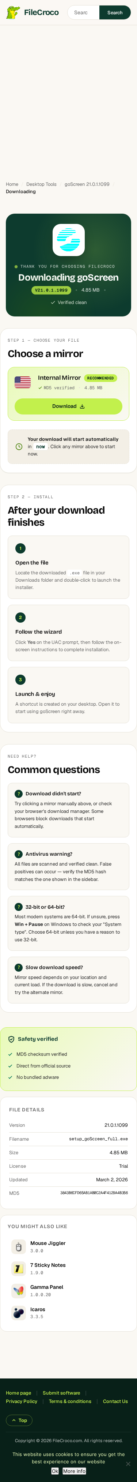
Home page (18, 1393)
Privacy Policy (21, 1401)
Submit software (61, 1393)
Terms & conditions (70, 1401)
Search (115, 13)
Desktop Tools (41, 184)
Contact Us (115, 1401)
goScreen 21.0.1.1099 (87, 184)
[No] (128, 1463)
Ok (55, 1471)
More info (74, 1471)
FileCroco (41, 12)
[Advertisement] (68, 99)
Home (12, 184)
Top (23, 1420)
